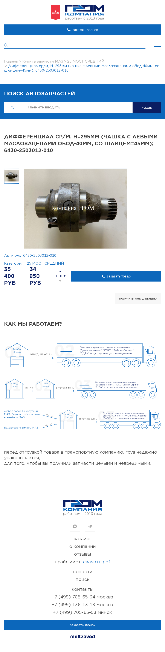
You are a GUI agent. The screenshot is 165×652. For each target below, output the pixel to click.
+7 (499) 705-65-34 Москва (82, 597)
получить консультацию (138, 298)
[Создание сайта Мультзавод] (82, 637)
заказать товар (119, 276)
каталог (83, 538)
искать (147, 107)
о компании (82, 546)
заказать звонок (85, 30)
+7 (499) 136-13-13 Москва (82, 604)
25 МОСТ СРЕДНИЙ (45, 263)
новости (82, 571)
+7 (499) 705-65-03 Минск (82, 612)
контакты (82, 589)
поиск (83, 579)
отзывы (82, 554)
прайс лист (82, 562)
